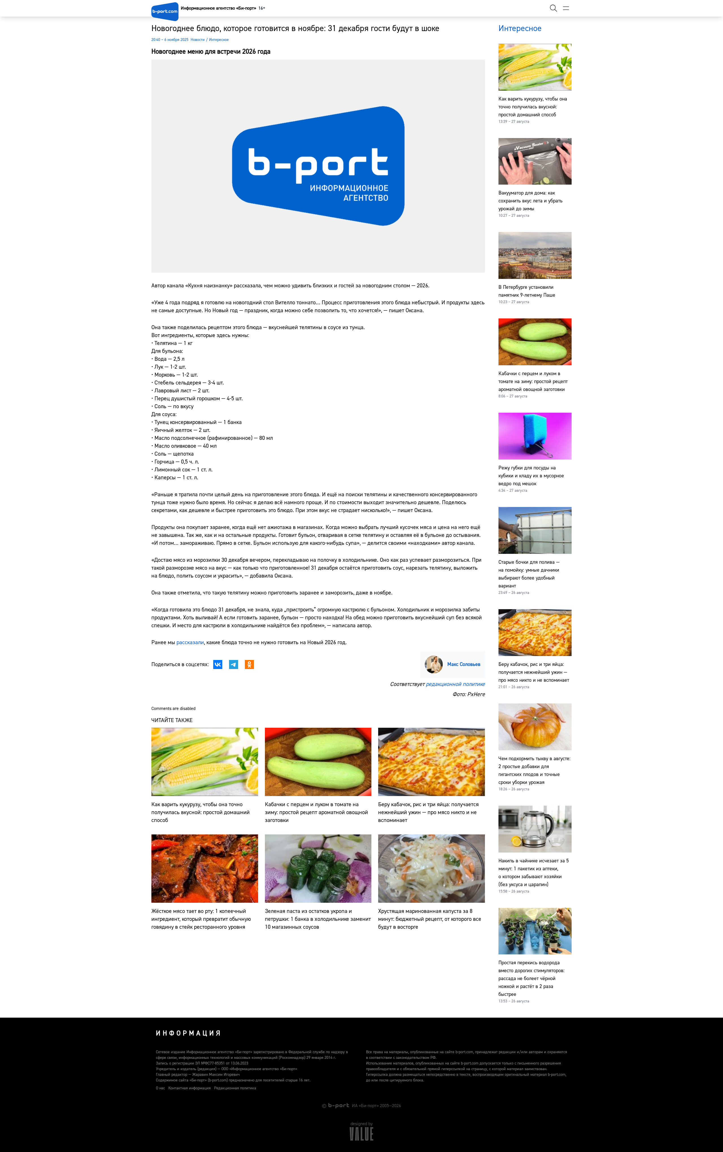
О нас (160, 1088)
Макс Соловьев (463, 664)
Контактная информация (189, 1088)
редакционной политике (455, 684)
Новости (198, 39)
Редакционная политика (235, 1088)
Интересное (219, 39)
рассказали (190, 642)
